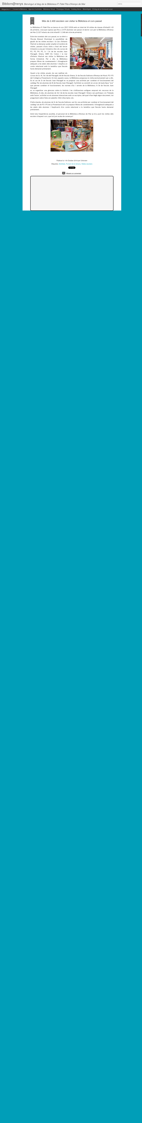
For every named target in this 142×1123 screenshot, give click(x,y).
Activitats (62, 164)
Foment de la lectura (73, 164)
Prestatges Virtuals (63, 9)
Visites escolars (86, 164)
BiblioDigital (87, 9)
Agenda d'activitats (35, 9)
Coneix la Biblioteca (20, 9)
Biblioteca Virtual (49, 9)
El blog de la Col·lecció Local (102, 9)
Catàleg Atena (76, 9)
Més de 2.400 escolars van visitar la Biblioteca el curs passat (72, 20)
